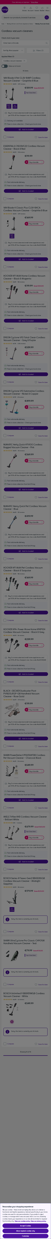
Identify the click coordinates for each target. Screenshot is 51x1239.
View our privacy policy (38, 1221)
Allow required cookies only (25, 1231)
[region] (25, 1221)
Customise (25, 1236)
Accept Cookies (25, 1226)
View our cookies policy (22, 1221)
